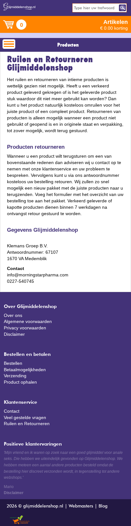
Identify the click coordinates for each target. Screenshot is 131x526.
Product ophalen (20, 382)
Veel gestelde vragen (25, 417)
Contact (11, 411)
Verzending (15, 375)
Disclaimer (14, 334)
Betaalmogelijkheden (25, 369)
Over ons (13, 315)
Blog (103, 506)
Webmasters (81, 506)
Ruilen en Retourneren (27, 423)
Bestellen (13, 363)
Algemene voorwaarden (28, 321)
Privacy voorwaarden (25, 327)
